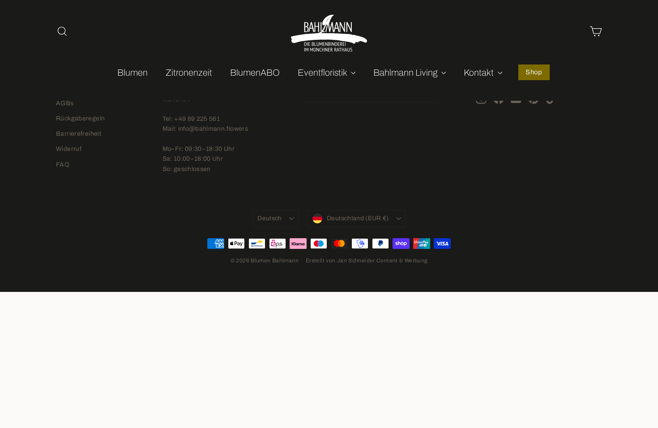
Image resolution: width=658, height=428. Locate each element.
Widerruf (68, 149)
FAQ (62, 164)
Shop (534, 72)
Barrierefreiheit (78, 133)
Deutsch (269, 218)
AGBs (65, 103)
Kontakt (480, 72)
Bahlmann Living (406, 72)
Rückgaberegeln (80, 118)
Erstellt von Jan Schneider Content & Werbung (367, 260)
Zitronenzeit (189, 72)
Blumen (132, 72)
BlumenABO (255, 72)
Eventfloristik (323, 72)
